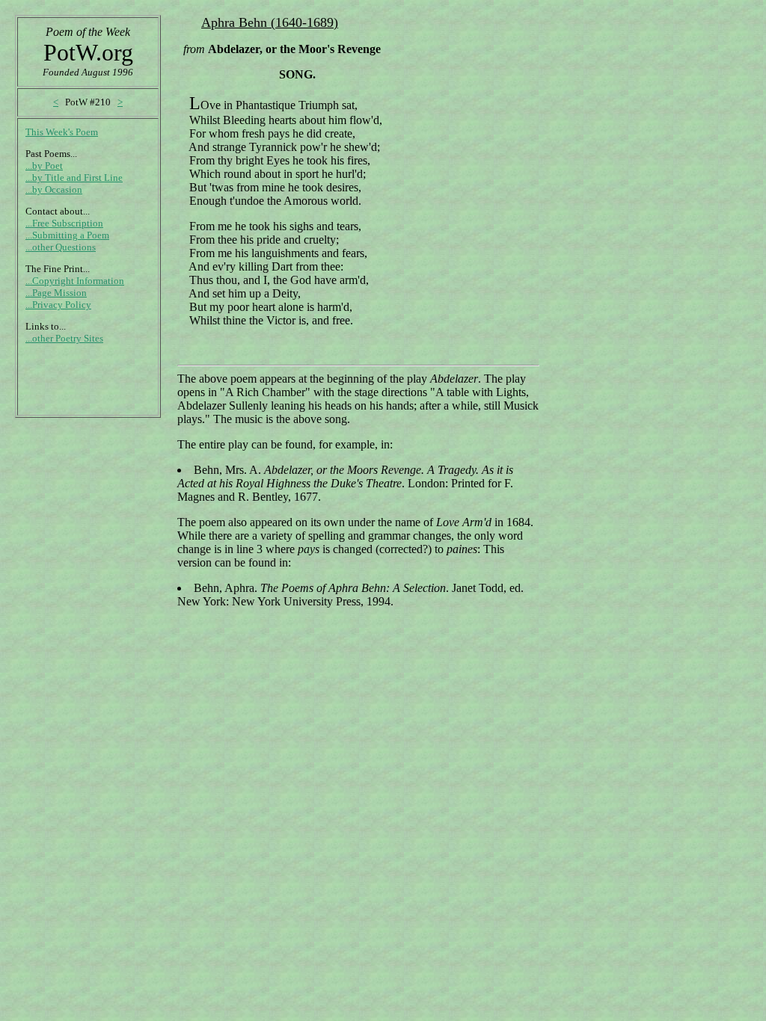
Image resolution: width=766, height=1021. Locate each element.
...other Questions (60, 247)
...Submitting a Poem (67, 235)
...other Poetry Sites (64, 338)
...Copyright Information (74, 280)
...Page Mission (56, 292)
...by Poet (44, 165)
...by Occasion (53, 189)
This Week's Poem (61, 132)
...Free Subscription (64, 223)
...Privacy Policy (58, 304)
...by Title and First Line (74, 177)
